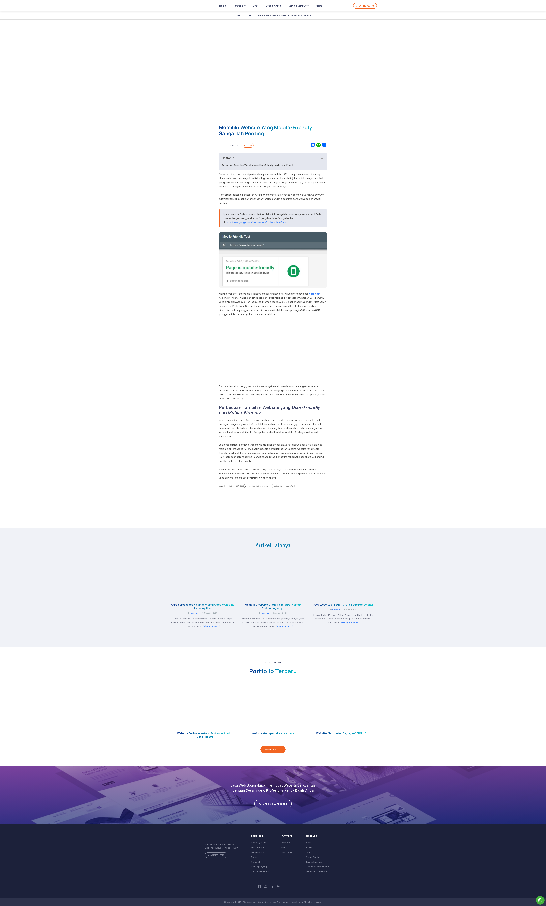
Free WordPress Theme (317, 866)
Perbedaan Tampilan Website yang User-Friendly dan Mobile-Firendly (258, 165)
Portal (254, 857)
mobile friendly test (235, 486)
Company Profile (259, 842)
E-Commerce (257, 847)
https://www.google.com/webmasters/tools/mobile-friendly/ (257, 222)
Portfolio (238, 5)
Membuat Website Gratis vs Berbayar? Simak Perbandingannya (273, 606)
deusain (194, 613)
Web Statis (286, 852)
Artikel (319, 5)
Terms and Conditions (316, 871)
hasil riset (314, 293)
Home (222, 5)
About (309, 842)
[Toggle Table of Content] (321, 157)
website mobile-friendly (258, 486)
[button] (273, 803)
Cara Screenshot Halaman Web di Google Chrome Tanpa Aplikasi (202, 606)
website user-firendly (283, 486)
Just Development (260, 871)
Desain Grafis (273, 5)
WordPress (286, 842)
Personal (255, 862)
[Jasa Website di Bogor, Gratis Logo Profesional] (343, 597)
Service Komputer (298, 5)
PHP (283, 847)
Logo (256, 5)
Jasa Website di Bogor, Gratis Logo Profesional (343, 604)
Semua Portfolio (273, 749)
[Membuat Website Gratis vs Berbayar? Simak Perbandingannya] (273, 597)
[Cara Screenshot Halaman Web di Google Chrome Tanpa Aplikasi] (203, 597)
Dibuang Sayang (259, 866)
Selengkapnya (210, 625)
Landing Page (257, 852)
